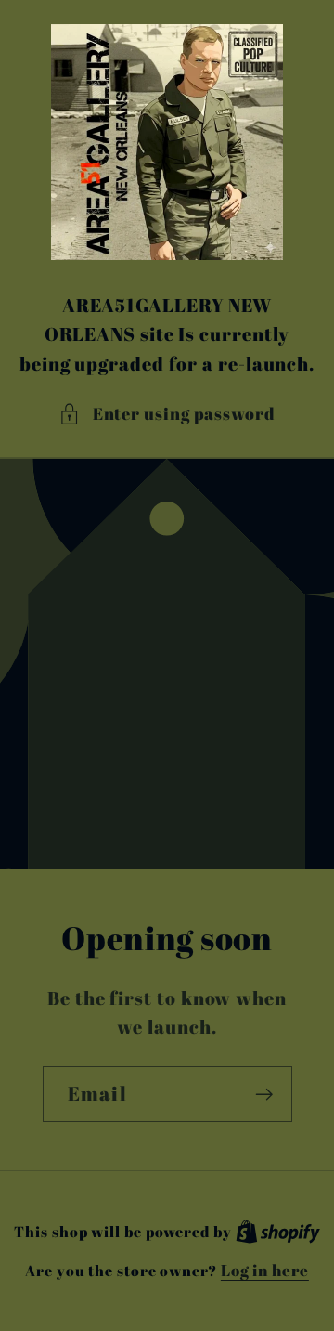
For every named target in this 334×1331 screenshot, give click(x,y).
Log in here (265, 1270)
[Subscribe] (264, 1094)
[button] (167, 413)
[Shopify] (278, 1231)
